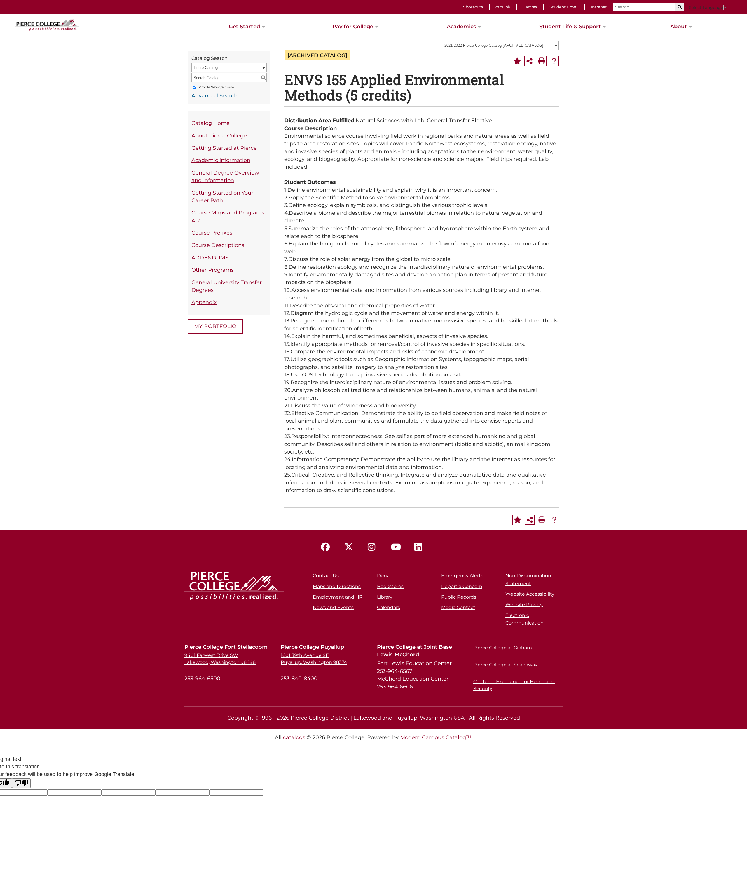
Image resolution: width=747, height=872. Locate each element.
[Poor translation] (21, 783)
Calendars (388, 607)
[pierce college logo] (47, 24)
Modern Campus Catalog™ (435, 737)
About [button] (678, 26)
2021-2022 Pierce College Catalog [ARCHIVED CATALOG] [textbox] (493, 45)
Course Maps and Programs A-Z (227, 216)
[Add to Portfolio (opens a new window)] (517, 61)
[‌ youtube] (397, 547)
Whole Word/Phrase (216, 87)
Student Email (564, 7)
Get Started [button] (244, 26)
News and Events (333, 607)
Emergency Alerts (462, 575)
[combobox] (500, 45)
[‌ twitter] (350, 547)
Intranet (599, 7)
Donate (386, 575)
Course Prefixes (211, 233)
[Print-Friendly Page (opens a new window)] (542, 61)
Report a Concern (461, 586)
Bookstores (390, 586)
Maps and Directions (337, 586)
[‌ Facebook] (327, 547)
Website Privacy (524, 604)
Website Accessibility (529, 594)
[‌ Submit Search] (679, 7)
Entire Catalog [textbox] (206, 67)
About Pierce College (219, 135)
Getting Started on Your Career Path (222, 196)
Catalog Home (210, 123)
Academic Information (220, 160)
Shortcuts (473, 7)
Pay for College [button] (352, 26)
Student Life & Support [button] (570, 26)
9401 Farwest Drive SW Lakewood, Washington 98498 (220, 659)
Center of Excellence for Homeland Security (514, 685)
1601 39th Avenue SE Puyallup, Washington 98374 (314, 659)
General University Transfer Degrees (226, 286)
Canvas (530, 7)
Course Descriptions (217, 245)
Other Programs (212, 270)
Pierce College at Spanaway (505, 664)
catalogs (294, 737)
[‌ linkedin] (420, 547)
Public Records (458, 597)
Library (384, 597)
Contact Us (326, 575)
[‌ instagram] (373, 547)
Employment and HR (338, 597)
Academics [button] (461, 26)
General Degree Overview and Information (225, 176)
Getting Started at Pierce (224, 148)
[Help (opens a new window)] (554, 61)
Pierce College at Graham (502, 647)
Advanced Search (214, 96)
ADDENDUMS (209, 257)
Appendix (204, 302)
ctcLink (502, 7)
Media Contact (458, 607)
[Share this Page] (529, 61)
